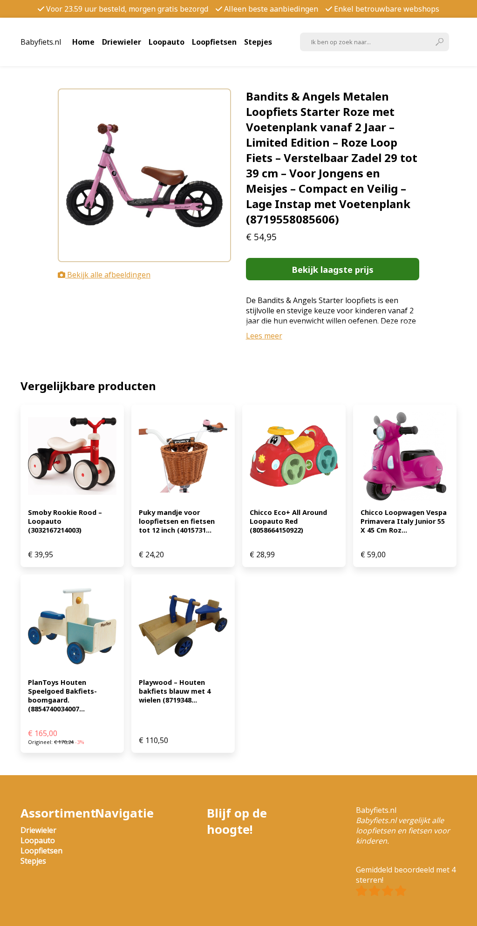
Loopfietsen (214, 42)
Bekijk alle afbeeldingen (107, 275)
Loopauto (166, 42)
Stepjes (258, 42)
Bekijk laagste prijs (333, 269)
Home (83, 42)
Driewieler (121, 42)
